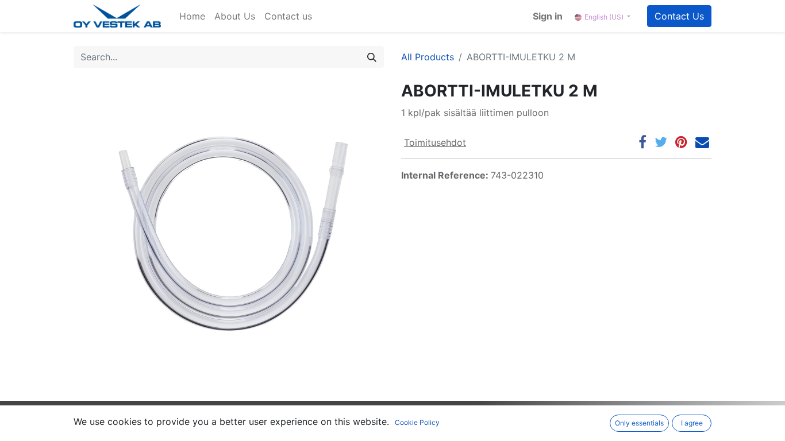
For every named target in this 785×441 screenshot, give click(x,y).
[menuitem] (192, 16)
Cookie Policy (417, 422)
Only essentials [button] (639, 423)
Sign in (548, 16)
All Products (427, 57)
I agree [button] (692, 423)
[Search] (372, 57)
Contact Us (679, 16)
